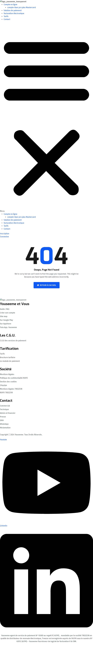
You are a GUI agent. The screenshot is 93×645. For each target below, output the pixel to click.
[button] (46, 118)
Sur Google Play (6, 320)
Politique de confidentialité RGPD (14, 378)
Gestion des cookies (8, 382)
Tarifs (6, 16)
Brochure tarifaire (7, 357)
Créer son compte (7, 313)
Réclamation (5, 428)
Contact (7, 19)
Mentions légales (7, 374)
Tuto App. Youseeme (8, 327)
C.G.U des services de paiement (13, 341)
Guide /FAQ (4, 309)
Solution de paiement (13, 10)
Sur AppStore (5, 324)
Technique (4, 409)
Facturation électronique (14, 13)
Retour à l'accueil (48, 285)
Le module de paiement (10, 361)
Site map (3, 316)
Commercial (5, 406)
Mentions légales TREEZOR (11, 389)
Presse (3, 417)
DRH (2, 420)
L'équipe (3, 385)
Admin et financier (7, 413)
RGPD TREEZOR (6, 393)
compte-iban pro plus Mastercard (21, 7)
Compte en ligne (10, 4)
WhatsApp (4, 424)
